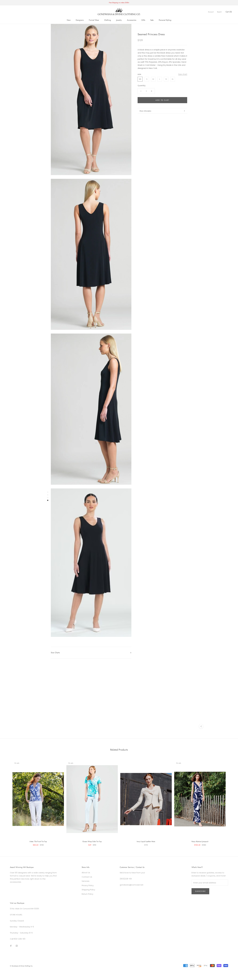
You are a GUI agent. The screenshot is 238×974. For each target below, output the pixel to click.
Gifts (143, 20)
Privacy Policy (88, 885)
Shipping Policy (88, 889)
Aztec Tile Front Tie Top (38, 841)
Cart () (229, 11)
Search (219, 12)
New (69, 20)
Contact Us (87, 877)
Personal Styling (165, 20)
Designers (80, 20)
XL (173, 79)
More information (145, 111)
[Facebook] (11, 945)
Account (211, 12)
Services (85, 881)
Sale (152, 20)
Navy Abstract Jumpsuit (200, 841)
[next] (230, 800)
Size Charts (55, 652)
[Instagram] (17, 945)
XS (140, 79)
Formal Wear (94, 20)
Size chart (182, 74)
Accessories (131, 20)
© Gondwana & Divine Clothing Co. (21, 966)
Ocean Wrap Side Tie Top (92, 841)
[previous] (8, 800)
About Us (86, 872)
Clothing (107, 20)
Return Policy (87, 894)
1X (166, 79)
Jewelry (119, 20)
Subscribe (200, 891)
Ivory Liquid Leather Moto (146, 841)
